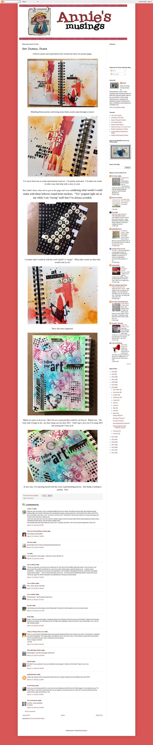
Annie (124, 83)
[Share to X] (47, 495)
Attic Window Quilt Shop (119, 285)
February (116, 431)
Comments (115, 74)
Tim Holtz (115, 212)
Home (63, 715)
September (116, 397)
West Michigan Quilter (34, 650)
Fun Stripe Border (116, 122)
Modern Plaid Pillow (117, 124)
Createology (31, 685)
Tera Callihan (31, 564)
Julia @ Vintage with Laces (35, 631)
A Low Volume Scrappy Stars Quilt (125, 305)
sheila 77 (30, 509)
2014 (113, 445)
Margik (29, 661)
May (114, 408)
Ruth (28, 617)
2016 (113, 439)
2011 (113, 452)
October (115, 395)
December (116, 389)
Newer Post (26, 715)
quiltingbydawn (32, 674)
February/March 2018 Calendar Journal (119, 426)
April (114, 410)
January (115, 433)
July (114, 403)
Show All (129, 363)
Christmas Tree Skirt (117, 117)
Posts (114, 71)
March (115, 413)
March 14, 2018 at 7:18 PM (35, 536)
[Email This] (43, 495)
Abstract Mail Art (118, 415)
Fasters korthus (117, 197)
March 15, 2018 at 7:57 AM (35, 599)
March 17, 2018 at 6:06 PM (35, 694)
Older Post (99, 715)
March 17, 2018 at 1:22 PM (35, 679)
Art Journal (30, 498)
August (115, 400)
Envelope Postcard (118, 418)
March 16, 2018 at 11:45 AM (35, 655)
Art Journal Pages (118, 421)
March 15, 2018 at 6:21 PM (35, 625)
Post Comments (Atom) (37, 718)
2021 (113, 379)
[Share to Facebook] (49, 495)
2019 (113, 385)
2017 (113, 437)
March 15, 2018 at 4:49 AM (35, 547)
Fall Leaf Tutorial (116, 115)
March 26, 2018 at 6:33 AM (35, 707)
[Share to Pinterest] (51, 495)
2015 (113, 442)
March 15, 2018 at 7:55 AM (35, 588)
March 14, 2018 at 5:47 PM (35, 525)
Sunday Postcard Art (118, 249)
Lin (28, 553)
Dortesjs (30, 542)
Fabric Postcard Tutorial (118, 120)
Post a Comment (30, 711)
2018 (113, 387)
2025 (113, 371)
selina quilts (116, 265)
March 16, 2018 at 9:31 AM (35, 644)
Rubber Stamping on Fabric (119, 129)
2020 (113, 382)
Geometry (115, 250)
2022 (113, 377)
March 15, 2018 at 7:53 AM (35, 577)
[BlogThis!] (45, 495)
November (116, 392)
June (114, 405)
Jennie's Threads (117, 323)
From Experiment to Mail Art (121, 423)
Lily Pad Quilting (117, 343)
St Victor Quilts (116, 176)
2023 (113, 374)
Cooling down (125, 177)
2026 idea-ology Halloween (119, 214)
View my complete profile (117, 107)
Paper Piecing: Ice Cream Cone (120, 127)
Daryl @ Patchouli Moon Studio (37, 531)
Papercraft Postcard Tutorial (119, 135)
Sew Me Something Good (120, 302)
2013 (113, 447)
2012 (113, 450)
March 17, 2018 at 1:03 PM (35, 668)
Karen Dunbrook (32, 700)
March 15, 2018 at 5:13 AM (35, 558)
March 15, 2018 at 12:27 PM (35, 610)
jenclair (29, 605)
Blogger (84, 730)
